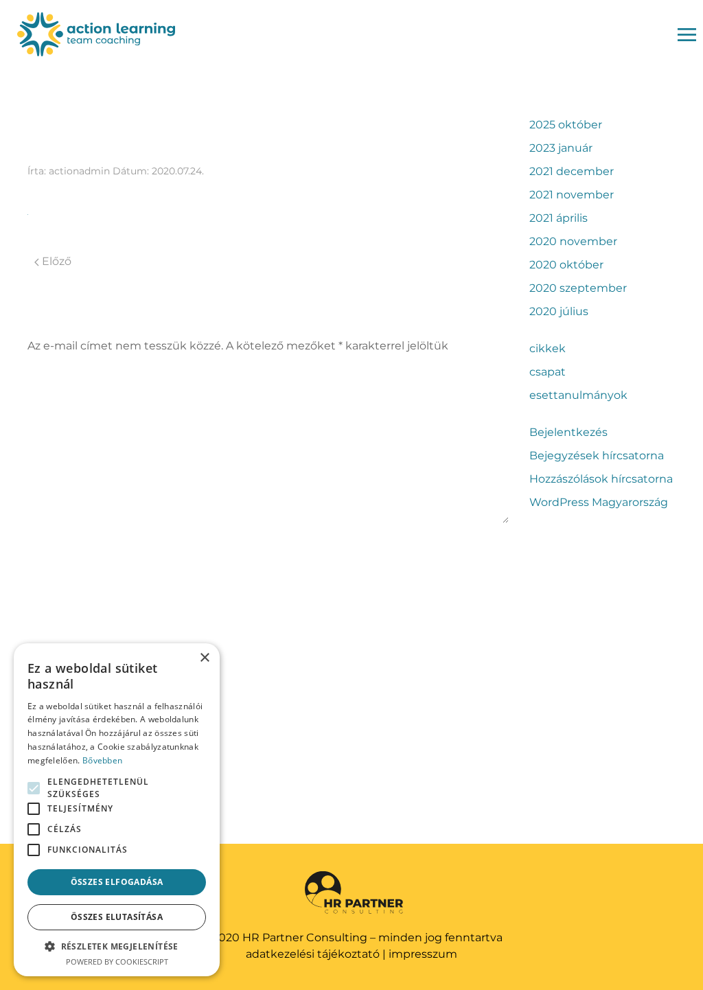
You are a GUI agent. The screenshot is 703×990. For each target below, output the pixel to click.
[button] (116, 946)
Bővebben (102, 760)
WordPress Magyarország (598, 502)
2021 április (558, 218)
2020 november (573, 241)
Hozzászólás (56, 375)
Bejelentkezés (568, 432)
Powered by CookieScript (117, 961)
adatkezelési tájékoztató (313, 953)
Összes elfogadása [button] (117, 882)
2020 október (566, 264)
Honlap (44, 660)
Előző (55, 261)
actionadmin (79, 171)
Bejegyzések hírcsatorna (596, 455)
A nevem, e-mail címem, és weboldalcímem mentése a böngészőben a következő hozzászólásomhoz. (229, 726)
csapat (547, 371)
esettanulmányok (578, 395)
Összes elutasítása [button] (117, 917)
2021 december (571, 171)
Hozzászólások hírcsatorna (601, 478)
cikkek (547, 348)
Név (39, 544)
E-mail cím (56, 602)
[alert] (117, 809)
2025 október (565, 124)
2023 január (560, 147)
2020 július (558, 311)
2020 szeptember (578, 288)
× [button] (204, 658)
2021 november (571, 194)
